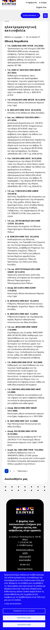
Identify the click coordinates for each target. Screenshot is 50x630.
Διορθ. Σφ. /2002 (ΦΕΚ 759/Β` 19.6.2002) (25, 450)
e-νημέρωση (31, 2)
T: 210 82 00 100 (25, 542)
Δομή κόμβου (25, 560)
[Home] (10, 3)
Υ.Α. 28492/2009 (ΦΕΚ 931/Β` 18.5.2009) (24, 362)
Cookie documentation (12, 604)
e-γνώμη (43, 2)
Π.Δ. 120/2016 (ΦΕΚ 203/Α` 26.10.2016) (24, 158)
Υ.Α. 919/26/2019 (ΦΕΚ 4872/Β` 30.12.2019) (26, 99)
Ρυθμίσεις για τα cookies (24, 611)
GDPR (25, 553)
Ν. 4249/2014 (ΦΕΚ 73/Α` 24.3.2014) (23, 236)
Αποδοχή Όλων (24, 624)
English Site (41, 7)
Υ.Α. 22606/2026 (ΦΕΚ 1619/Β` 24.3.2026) (25, 45)
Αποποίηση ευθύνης (25, 550)
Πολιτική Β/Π (25, 556)
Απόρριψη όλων (24, 618)
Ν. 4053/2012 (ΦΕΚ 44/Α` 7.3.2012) (22, 314)
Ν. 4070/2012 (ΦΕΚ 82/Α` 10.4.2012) (23, 301)
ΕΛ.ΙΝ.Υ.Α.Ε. (25, 564)
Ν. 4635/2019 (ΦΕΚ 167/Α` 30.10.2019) (24, 110)
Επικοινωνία (29, 15)
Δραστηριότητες (25, 569)
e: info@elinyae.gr (25, 545)
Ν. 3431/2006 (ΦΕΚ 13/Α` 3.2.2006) (22, 421)
